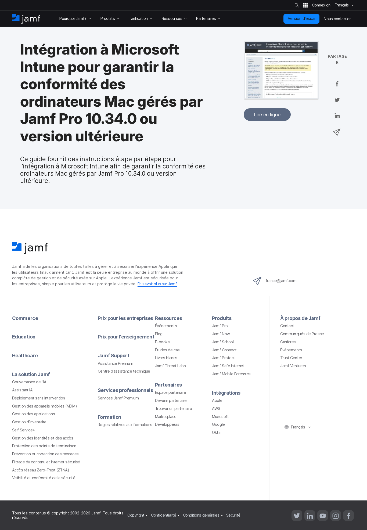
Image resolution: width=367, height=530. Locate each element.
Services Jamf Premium (118, 398)
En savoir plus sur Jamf (157, 284)
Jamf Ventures (293, 365)
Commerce (25, 318)
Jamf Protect (223, 357)
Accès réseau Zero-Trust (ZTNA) (40, 470)
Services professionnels (125, 390)
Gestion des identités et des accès (42, 438)
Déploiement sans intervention (38, 398)
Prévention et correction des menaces (45, 454)
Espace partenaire (170, 392)
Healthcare (25, 355)
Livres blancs (166, 357)
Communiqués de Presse (302, 333)
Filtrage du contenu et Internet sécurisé (46, 462)
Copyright (135, 515)
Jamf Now (221, 333)
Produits (221, 318)
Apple (217, 400)
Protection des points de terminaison (44, 446)
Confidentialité (163, 515)
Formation (109, 417)
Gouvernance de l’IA (29, 382)
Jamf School (222, 342)
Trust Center (291, 357)
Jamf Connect (224, 350)
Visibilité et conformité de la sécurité (43, 477)
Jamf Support (113, 355)
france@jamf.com (281, 280)
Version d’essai (301, 18)
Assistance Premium (115, 363)
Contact (287, 325)
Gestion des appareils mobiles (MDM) (44, 406)
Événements (166, 325)
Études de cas (167, 350)
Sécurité (233, 515)
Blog (159, 333)
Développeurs (167, 424)
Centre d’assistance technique (124, 371)
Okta (216, 432)
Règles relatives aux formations (125, 424)
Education (23, 337)
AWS (216, 408)
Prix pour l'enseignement (126, 337)
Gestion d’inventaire (29, 422)
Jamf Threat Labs (170, 365)
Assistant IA (22, 390)
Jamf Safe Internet (228, 365)
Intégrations (226, 393)
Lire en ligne (267, 114)
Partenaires (168, 385)
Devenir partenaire (171, 400)
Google (218, 424)
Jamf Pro (220, 325)
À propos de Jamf (300, 318)
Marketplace (166, 416)
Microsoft (220, 416)
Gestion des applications (33, 414)
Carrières (288, 342)
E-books (162, 342)
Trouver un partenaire (173, 408)
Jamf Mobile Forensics (231, 374)
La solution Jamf (31, 374)
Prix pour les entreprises (125, 318)
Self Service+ (23, 430)
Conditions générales (201, 515)
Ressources (168, 318)
